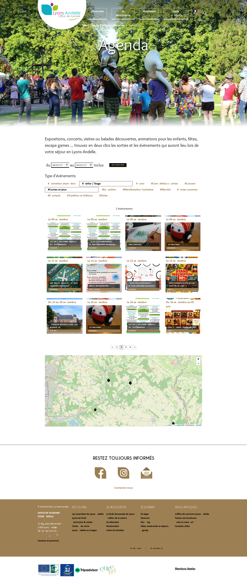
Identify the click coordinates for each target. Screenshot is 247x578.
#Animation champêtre (61, 183)
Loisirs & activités (115, 530)
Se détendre (112, 522)
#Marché (165, 189)
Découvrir (97, 11)
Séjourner (149, 11)
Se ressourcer (116, 507)
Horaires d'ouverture (48, 541)
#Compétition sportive (164, 183)
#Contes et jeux (57, 189)
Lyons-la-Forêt (79, 518)
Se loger (145, 514)
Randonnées (112, 526)
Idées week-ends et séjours (154, 526)
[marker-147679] (173, 423)
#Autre (140, 183)
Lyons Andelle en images (84, 530)
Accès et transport (184, 522)
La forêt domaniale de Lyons (120, 514)
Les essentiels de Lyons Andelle (88, 514)
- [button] (198, 363)
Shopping (145, 522)
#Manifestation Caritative (138, 189)
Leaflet (169, 425)
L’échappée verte (80, 526)
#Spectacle (54, 195)
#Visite (103, 195)
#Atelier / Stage (91, 183)
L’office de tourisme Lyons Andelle (192, 514)
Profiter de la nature (116, 518)
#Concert (190, 183)
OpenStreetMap (179, 425)
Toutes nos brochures (186, 518)
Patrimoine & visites (82, 522)
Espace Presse (135, 548)
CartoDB (198, 425)
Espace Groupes (157, 548)
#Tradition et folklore (80, 195)
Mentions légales (185, 568)
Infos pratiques (186, 507)
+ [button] (198, 359)
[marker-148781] (108, 380)
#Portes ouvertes (187, 189)
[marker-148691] (130, 383)
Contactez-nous (123, 487)
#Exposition (109, 189)
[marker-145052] (95, 410)
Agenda (144, 530)
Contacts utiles (182, 526)
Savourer (145, 518)
